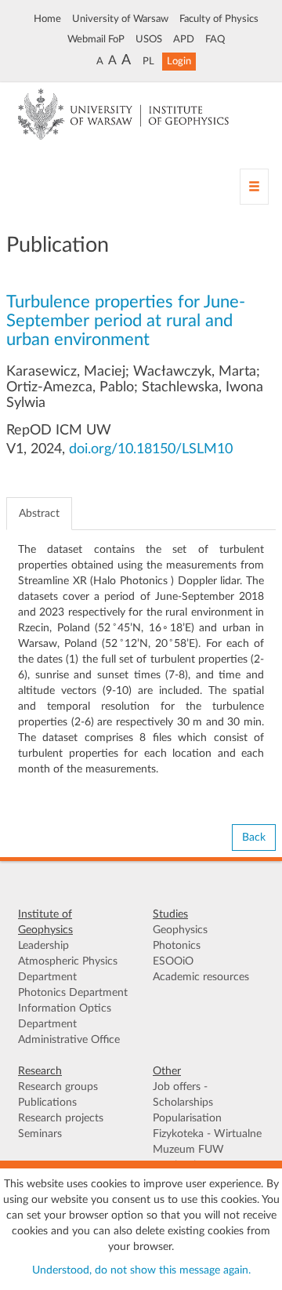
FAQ (215, 39)
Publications (47, 1102)
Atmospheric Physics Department (68, 969)
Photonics (177, 945)
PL (148, 61)
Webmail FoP (96, 39)
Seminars (40, 1133)
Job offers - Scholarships (183, 1094)
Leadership (43, 945)
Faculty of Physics (218, 19)
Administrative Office (69, 1039)
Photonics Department (73, 992)
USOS (149, 39)
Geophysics (180, 930)
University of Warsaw (120, 19)
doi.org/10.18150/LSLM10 (151, 449)
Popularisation (187, 1118)
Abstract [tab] (39, 513)
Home (47, 19)
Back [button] (254, 837)
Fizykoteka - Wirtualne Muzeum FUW (207, 1141)
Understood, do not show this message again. (141, 1270)
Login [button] (179, 61)
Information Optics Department (64, 1016)
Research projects (60, 1118)
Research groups (58, 1086)
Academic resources (201, 977)
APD (183, 39)
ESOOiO (173, 961)
